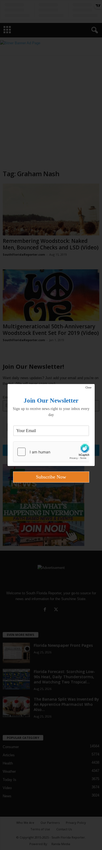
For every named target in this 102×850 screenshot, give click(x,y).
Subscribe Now (51, 477)
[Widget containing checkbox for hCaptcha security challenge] (51, 451)
